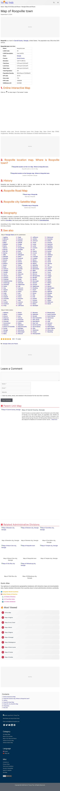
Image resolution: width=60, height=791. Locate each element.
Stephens (50, 247)
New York (35, 323)
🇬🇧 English (5, 751)
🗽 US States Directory (8, 596)
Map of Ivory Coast (10, 622)
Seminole (50, 244)
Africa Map (8, 612)
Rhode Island (51, 312)
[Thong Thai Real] (7, 2)
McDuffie (35, 265)
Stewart (49, 249)
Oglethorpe (36, 286)
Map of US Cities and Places (12, 6)
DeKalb (20, 242)
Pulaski (35, 298)
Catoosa (5, 275)
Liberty (35, 251)
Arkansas (6, 318)
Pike (34, 295)
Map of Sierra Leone (10, 647)
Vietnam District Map (8, 742)
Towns (49, 268)
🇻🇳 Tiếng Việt (6, 753)
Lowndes (35, 256)
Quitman (35, 302)
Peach (34, 289)
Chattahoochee (7, 281)
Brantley (5, 258)
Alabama (5, 312)
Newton (35, 282)
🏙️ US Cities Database (8, 601)
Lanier (34, 246)
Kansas (20, 318)
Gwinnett (20, 282)
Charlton (5, 277)
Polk (34, 296)
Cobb (4, 293)
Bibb (4, 254)
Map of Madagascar (10, 642)
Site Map (5, 772)
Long (34, 254)
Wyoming (50, 332)
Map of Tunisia (9, 652)
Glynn (19, 275)
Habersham (21, 284)
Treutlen (49, 270)
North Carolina (37, 325)
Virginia (49, 325)
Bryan (5, 261)
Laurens (35, 247)
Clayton (5, 289)
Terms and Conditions (8, 766)
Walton (49, 282)
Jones (34, 242)
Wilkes (49, 300)
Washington (50, 288)
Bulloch (5, 263)
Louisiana (20, 321)
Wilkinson (50, 302)
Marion (35, 263)
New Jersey (36, 319)
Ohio (34, 328)
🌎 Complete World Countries (9, 591)
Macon (35, 260)
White (49, 295)
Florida (5, 328)
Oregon (35, 332)
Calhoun (5, 268)
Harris (19, 291)
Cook (4, 300)
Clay (4, 288)
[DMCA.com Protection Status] (7, 776)
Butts (4, 267)
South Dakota (51, 316)
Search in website (7, 770)
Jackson (20, 302)
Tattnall (49, 256)
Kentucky (20, 319)
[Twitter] (6, 725)
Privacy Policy (6, 764)
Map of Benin (8, 627)
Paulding (35, 288)
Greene (20, 281)
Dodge (20, 244)
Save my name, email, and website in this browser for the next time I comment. (25, 395)
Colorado (6, 321)
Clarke (5, 286)
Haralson (20, 289)
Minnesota (21, 330)
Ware (48, 284)
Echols (20, 253)
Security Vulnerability (8, 768)
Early (19, 251)
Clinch (5, 291)
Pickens (35, 291)
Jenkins (35, 239)
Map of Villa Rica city (10, 576)
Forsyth (20, 267)
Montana (35, 312)
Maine (19, 323)
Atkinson (5, 239)
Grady (19, 279)
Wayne (49, 289)
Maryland (20, 325)
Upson (49, 279)
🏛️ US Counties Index (8, 599)
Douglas (20, 249)
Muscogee (36, 281)
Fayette (20, 263)
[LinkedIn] (12, 725)
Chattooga (6, 282)
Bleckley (5, 256)
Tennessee (50, 318)
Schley (49, 240)
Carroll (5, 274)
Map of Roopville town (29, 558)
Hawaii (5, 332)
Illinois (20, 312)
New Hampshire (37, 318)
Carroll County (18, 40)
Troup (49, 272)
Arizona (5, 316)
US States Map (6, 734)
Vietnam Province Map (8, 740)
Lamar (34, 244)
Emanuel (20, 258)
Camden (5, 270)
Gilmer (20, 272)
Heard (19, 295)
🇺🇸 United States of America (9, 594)
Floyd (19, 265)
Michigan (20, 328)
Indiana (20, 314)
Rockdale (50, 239)
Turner (49, 274)
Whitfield (49, 296)
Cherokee (6, 284)
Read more (54, 419)
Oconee (35, 284)
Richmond (50, 237)
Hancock (20, 288)
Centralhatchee (44, 220)
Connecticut (6, 323)
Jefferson (35, 237)
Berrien (5, 253)
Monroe (35, 274)
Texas (49, 319)
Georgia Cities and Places (28, 6)
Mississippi (21, 332)
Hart (19, 293)
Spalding (49, 246)
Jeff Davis (21, 305)
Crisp (4, 305)
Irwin (19, 300)
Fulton (20, 270)
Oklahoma (35, 330)
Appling (5, 237)
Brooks (5, 260)
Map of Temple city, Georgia (49, 558)
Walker (49, 281)
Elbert (19, 256)
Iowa (19, 316)
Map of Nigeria (9, 632)
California (6, 319)
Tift (48, 265)
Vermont (49, 323)
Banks (5, 246)
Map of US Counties (7, 736)
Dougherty (21, 247)
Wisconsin (50, 330)
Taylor (49, 258)
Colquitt (5, 296)
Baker (5, 242)
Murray (35, 279)
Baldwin (5, 244)
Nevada (35, 316)
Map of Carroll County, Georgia (33, 410)
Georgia (26, 40)
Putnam (35, 300)
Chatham (5, 279)
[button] (54, 2)
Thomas (49, 263)
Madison (35, 261)
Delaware (6, 325)
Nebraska (35, 314)
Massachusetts (22, 326)
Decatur (20, 240)
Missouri (20, 333)
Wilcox (49, 298)
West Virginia (51, 328)
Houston (20, 298)
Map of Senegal (9, 637)
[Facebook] (4, 725)
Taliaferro (50, 254)
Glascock (20, 274)
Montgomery (36, 275)
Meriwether (36, 268)
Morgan (35, 277)
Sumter (49, 251)
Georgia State (10, 234)
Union (49, 277)
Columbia (6, 298)
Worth (49, 303)
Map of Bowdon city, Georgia (10, 540)
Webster (49, 291)
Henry (19, 296)
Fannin (20, 261)
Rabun (34, 303)
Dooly (19, 246)
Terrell (49, 261)
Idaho (5, 333)
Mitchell (35, 272)
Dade (19, 237)
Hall (19, 286)
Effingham (21, 254)
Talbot (49, 253)
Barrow (5, 247)
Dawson (20, 239)
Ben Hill (5, 251)
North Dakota (36, 326)
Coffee (5, 295)
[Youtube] (9, 725)
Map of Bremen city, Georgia (29, 540)
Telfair (49, 260)
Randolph (35, 305)
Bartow (5, 249)
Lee (34, 249)
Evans (20, 260)
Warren (49, 286)
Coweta (5, 302)
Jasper (20, 303)
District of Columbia (9, 326)
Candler (5, 272)
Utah (48, 321)
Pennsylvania (36, 333)
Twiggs (49, 275)
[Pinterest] (14, 725)
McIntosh (35, 267)
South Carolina (51, 314)
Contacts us (6, 762)
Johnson (35, 240)
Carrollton (9, 220)
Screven (49, 242)
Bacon (5, 240)
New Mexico (36, 321)
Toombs (49, 267)
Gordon (20, 277)
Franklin (20, 268)
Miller (34, 270)
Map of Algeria (9, 617)
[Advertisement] (30, 27)
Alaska (5, 314)
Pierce (34, 293)
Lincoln (35, 253)
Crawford (6, 303)
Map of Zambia (9, 657)
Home (2, 6)
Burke (5, 265)
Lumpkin (35, 258)
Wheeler (49, 293)
